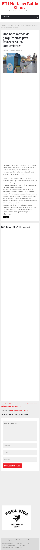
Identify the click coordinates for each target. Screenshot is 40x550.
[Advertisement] (20, 97)
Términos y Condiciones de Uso (12, 547)
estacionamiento (20, 404)
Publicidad (22, 545)
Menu (5, 17)
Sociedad (10, 25)
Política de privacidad (9, 545)
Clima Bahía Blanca (8, 543)
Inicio (4, 25)
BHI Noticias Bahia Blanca (19, 410)
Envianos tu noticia (23, 543)
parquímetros (16, 406)
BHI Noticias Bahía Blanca (20, 5)
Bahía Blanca (9, 404)
